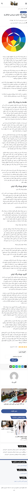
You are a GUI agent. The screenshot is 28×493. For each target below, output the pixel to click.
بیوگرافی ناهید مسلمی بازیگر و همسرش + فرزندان (14, 449)
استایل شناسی (24, 473)
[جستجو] (2, 4)
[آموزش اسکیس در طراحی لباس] (7, 424)
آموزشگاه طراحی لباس (22, 465)
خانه (25, 8)
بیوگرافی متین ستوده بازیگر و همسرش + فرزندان (14, 452)
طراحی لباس (20, 8)
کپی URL (14, 360)
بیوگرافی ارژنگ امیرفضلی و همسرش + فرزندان (15, 454)
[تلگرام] (16, 366)
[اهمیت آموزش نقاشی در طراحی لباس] (21, 428)
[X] (25, 366)
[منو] (26, 4)
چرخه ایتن (22, 352)
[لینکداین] (22, 366)
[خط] (13, 366)
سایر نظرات (14, 411)
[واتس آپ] (19, 366)
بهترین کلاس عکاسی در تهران (20, 481)
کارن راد (14, 382)
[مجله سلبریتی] (14, 3)
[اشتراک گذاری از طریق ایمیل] (10, 366)
